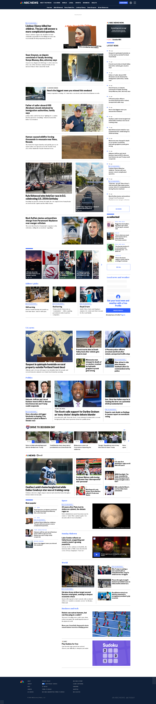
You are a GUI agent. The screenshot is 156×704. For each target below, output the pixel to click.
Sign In (123, 315)
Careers (30, 689)
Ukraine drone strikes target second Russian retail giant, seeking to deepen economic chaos (77, 594)
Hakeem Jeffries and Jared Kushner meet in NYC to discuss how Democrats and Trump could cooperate (119, 156)
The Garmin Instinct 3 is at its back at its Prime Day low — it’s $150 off (122, 248)
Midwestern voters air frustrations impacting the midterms (82, 447)
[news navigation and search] (135, 2)
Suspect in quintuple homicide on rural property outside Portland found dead (119, 55)
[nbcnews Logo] (22, 681)
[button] (71, 2)
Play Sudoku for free (70, 643)
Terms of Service (46, 689)
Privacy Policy (46, 681)
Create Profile (118, 310)
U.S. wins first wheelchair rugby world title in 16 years (122, 463)
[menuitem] (45, 2)
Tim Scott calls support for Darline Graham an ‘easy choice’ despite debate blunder (77, 413)
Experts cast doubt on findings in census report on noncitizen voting (117, 414)
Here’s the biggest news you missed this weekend (69, 90)
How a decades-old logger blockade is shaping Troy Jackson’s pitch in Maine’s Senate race (36, 417)
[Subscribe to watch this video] (111, 547)
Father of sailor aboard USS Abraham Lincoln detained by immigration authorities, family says (40, 109)
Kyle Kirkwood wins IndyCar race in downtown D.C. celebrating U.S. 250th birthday (119, 131)
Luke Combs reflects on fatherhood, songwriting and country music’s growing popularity (73, 540)
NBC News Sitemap (77, 681)
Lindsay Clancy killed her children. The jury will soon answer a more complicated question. (117, 171)
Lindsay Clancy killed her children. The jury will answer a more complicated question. (41, 28)
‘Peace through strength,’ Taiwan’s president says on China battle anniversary (121, 581)
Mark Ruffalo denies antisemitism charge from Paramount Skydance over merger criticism (42, 220)
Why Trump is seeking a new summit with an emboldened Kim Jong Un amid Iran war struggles (120, 571)
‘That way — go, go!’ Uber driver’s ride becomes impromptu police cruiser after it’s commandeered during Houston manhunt (119, 186)
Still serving (30, 307)
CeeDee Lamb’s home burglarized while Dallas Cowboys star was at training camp (119, 120)
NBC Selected (76, 692)
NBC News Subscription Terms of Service (53, 692)
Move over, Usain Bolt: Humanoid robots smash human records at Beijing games (75, 626)
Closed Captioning (78, 683)
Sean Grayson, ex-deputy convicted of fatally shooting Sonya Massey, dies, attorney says (41, 57)
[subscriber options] (131, 2)
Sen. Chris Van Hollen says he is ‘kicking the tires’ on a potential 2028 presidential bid (117, 401)
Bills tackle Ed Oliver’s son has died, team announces (122, 489)
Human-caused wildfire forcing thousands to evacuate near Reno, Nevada (41, 139)
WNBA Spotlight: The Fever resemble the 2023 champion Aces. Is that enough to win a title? (122, 477)
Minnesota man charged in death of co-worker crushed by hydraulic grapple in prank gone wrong (119, 143)
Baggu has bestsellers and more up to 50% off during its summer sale (122, 226)
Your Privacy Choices (51, 683)
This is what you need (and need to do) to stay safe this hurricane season (122, 237)
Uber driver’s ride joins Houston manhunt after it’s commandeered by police (122, 366)
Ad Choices (30, 692)
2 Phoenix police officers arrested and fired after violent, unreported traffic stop (119, 100)
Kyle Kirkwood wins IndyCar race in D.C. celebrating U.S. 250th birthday (46, 197)
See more (119, 209)
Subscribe (75, 686)
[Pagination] (124, 429)
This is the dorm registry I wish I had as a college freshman (122, 259)
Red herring (57, 306)
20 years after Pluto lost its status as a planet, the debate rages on (73, 509)
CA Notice (44, 686)
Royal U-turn (85, 306)
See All (118, 267)
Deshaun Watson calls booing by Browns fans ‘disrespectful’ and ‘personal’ (88, 479)
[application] (82, 147)
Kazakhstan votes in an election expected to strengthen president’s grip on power (121, 595)
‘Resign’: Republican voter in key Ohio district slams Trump (108, 446)
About (29, 681)
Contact (30, 683)
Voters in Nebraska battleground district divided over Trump (36, 446)
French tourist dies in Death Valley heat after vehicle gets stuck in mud (119, 65)
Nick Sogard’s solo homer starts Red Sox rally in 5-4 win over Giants (93, 492)
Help (29, 686)
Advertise (75, 689)
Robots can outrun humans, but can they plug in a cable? (74, 613)
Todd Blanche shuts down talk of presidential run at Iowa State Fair (60, 446)
